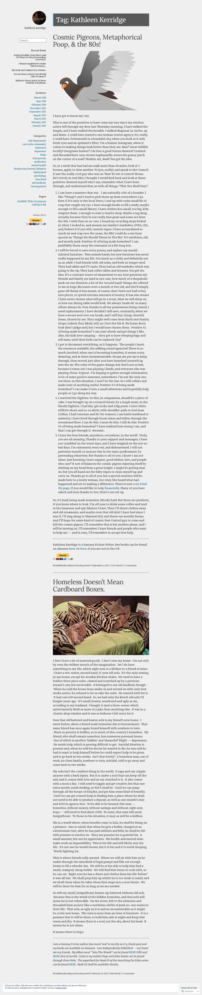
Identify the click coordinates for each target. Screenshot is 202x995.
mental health (38, 165)
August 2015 (40, 115)
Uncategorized (38, 186)
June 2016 (41, 101)
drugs (43, 154)
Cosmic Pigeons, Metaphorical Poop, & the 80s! (97, 40)
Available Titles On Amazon (31, 201)
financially (112, 488)
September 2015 (37, 111)
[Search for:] (32, 40)
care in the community (34, 144)
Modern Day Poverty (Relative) (30, 168)
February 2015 (38, 122)
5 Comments (130, 565)
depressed (40, 147)
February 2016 (39, 104)
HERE (132, 952)
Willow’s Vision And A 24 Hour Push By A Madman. (31, 81)
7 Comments (128, 973)
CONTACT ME (39, 204)
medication (40, 161)
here (72, 548)
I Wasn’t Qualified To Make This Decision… (32, 64)
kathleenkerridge (64, 565)
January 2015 (39, 125)
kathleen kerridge (35, 27)
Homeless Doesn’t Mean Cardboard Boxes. (88, 585)
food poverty (39, 158)
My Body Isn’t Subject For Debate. (29, 70)
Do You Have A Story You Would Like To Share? (30, 75)
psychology (40, 176)
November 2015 (38, 108)
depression (40, 151)
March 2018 (40, 97)
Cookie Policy (61, 988)
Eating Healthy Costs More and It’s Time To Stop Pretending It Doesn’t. (30, 57)
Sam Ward (40, 179)
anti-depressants (37, 140)
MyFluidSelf (40, 172)
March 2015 (40, 118)
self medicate (39, 183)
